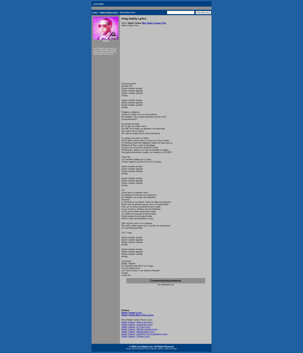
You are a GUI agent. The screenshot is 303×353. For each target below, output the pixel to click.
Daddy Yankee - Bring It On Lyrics (137, 322)
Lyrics (94, 12)
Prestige (106, 41)
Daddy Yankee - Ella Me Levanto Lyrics (140, 329)
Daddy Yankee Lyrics (108, 12)
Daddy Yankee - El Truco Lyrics (136, 327)
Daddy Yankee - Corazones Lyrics (137, 324)
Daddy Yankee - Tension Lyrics (136, 336)
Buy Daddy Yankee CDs (154, 23)
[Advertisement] (165, 59)
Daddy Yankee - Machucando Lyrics (138, 331)
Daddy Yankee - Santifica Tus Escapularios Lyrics (144, 334)
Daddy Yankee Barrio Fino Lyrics (138, 315)
